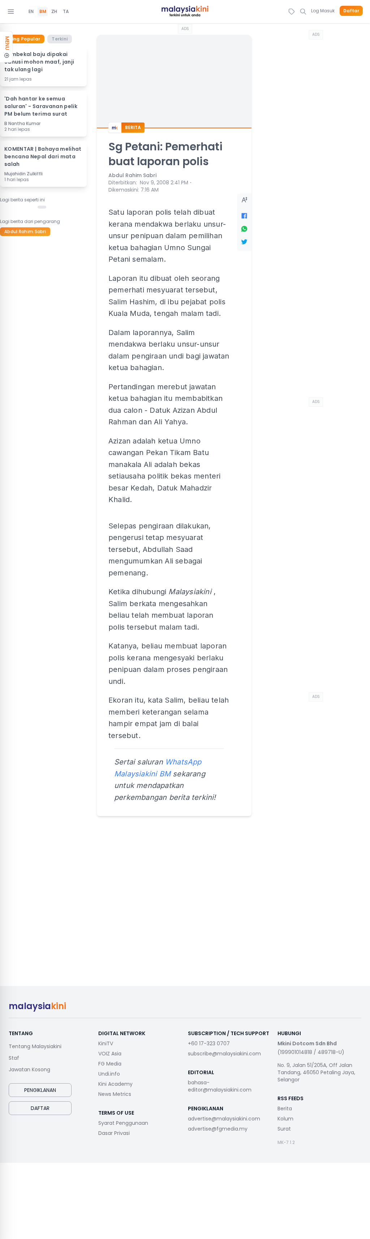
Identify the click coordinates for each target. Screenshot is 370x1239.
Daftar (351, 11)
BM (42, 11)
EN (31, 11)
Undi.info (109, 1073)
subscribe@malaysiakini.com (224, 1053)
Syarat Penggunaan (123, 1123)
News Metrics (114, 1094)
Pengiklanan (40, 1090)
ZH (54, 11)
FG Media (109, 1063)
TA (66, 11)
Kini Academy (115, 1084)
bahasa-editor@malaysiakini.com (219, 1086)
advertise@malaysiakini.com (224, 1118)
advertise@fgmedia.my (218, 1128)
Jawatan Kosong (29, 1069)
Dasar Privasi (114, 1133)
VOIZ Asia (109, 1053)
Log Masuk (323, 11)
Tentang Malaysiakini (35, 1046)
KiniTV (105, 1043)
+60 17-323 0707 (209, 1043)
